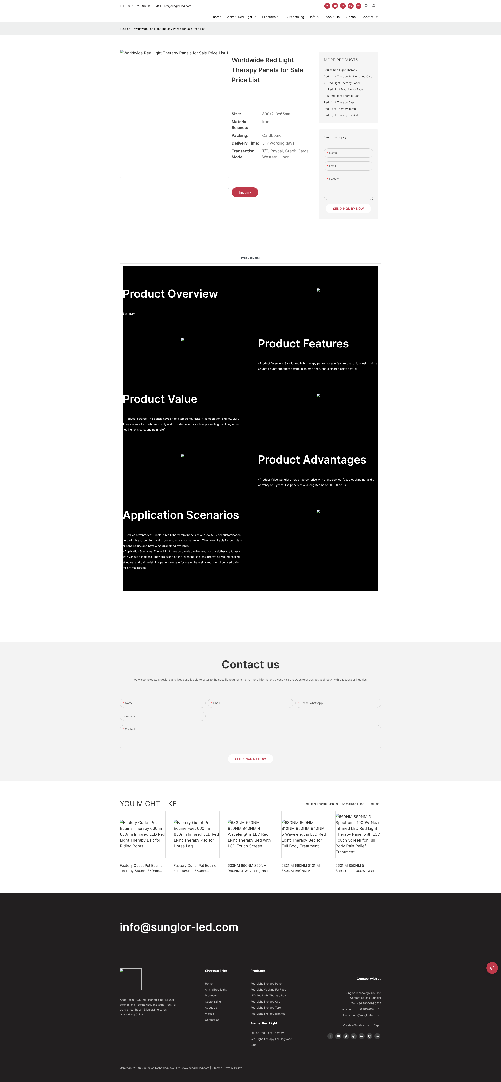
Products (373, 803)
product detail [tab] (250, 257)
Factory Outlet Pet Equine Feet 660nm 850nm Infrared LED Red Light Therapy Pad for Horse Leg (196, 868)
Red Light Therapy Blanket (321, 803)
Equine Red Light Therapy (267, 1032)
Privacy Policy (233, 1067)
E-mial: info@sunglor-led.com (362, 1015)
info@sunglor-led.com (179, 927)
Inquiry (245, 192)
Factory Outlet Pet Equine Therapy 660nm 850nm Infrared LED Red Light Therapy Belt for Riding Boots (141, 868)
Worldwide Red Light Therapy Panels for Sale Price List (169, 28)
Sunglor (125, 28)
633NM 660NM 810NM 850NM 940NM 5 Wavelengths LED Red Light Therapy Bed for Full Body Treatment (304, 868)
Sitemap (217, 1067)
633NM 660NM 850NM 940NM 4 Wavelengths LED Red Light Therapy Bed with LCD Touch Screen (250, 868)
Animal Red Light (353, 803)
